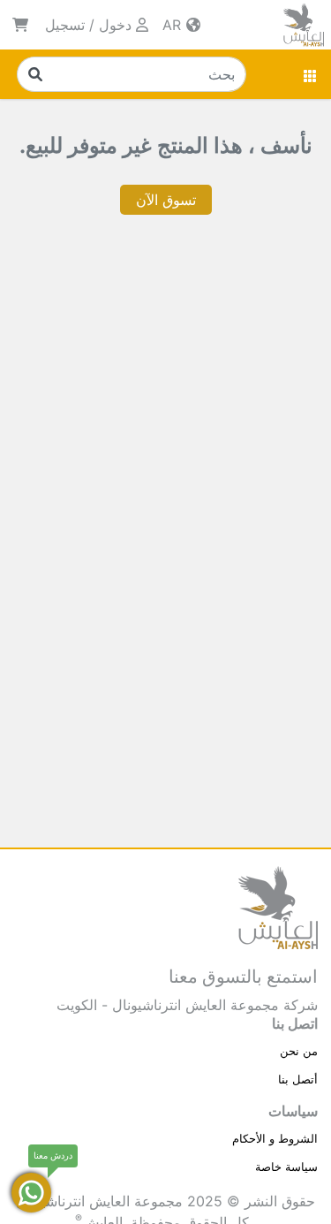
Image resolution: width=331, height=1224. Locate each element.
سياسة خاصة (286, 1166)
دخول (115, 25)
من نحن (299, 1051)
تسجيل (65, 25)
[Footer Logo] (278, 906)
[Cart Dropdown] (20, 24)
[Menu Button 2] (310, 74)
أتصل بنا (298, 1079)
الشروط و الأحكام (275, 1138)
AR (173, 25)
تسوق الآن (166, 200)
